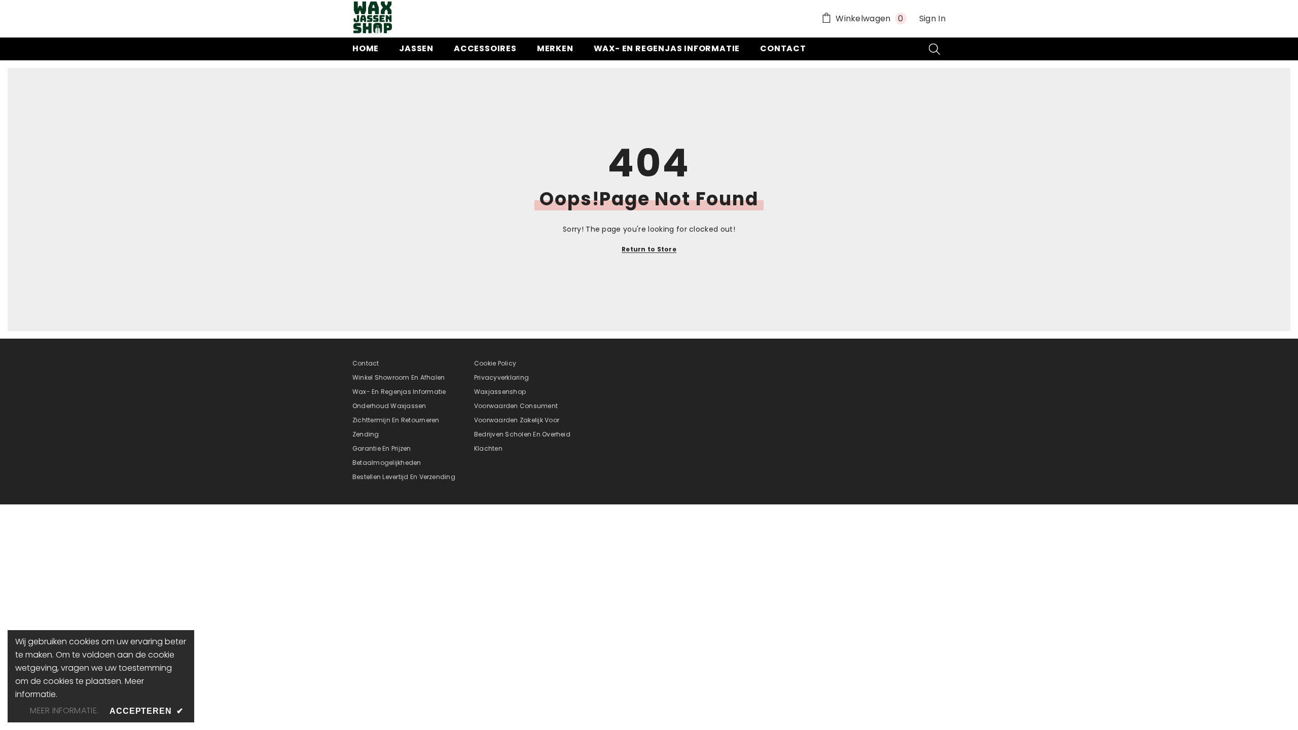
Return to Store (649, 249)
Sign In (932, 18)
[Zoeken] (934, 49)
